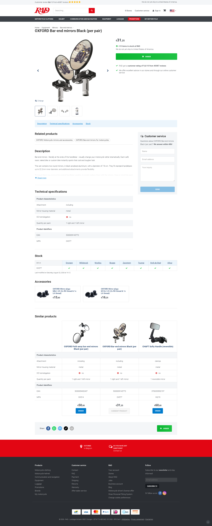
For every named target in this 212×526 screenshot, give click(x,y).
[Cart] (164, 11)
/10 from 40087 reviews (51, 2)
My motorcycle (41, 494)
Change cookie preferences (119, 498)
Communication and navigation (47, 477)
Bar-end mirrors (66, 28)
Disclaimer (149, 519)
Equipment (46, 28)
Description (42, 124)
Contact (75, 470)
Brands (37, 491)
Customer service (142, 11)
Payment (75, 477)
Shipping (75, 480)
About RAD (112, 477)
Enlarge (41, 101)
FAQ (73, 473)
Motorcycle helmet (42, 473)
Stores (111, 473)
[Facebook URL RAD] (160, 493)
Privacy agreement (137, 519)
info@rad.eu (126, 519)
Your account (113, 470)
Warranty (75, 487)
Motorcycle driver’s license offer (121, 491)
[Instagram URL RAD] (164, 493)
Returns (75, 484)
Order (148, 57)
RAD (110, 465)
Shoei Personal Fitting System (120, 494)
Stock (88, 124)
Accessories (78, 124)
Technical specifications (60, 124)
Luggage (38, 484)
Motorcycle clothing (43, 470)
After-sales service (79, 491)
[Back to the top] (208, 522)
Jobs (110, 480)
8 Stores (128, 11)
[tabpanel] (73, 70)
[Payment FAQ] (106, 514)
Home (37, 28)
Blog (110, 487)
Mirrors (55, 28)
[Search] (92, 10)
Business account (115, 484)
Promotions (39, 487)
